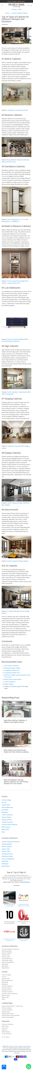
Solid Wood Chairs (7, 854)
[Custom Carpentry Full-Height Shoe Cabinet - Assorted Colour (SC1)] (16, 278)
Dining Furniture (7, 819)
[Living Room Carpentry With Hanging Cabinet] (16, 443)
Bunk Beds (5, 810)
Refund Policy (6, 1032)
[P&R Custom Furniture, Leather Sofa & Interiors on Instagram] (6, 1037)
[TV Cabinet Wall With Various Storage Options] (16, 608)
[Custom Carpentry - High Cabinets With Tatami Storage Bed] (16, 388)
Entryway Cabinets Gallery (12, 668)
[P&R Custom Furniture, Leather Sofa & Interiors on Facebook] (4, 1037)
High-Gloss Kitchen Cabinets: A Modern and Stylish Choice (15, 721)
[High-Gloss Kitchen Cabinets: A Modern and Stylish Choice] (16, 709)
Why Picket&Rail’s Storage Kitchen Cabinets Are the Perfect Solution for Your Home (16, 782)
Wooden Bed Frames (8, 1013)
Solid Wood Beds (7, 844)
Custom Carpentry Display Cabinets (17, 561)
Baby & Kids (5, 829)
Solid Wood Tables (7, 856)
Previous (14, 9)
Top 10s (4, 802)
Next (20, 9)
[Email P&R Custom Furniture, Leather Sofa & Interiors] (2, 1037)
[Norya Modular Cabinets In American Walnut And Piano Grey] (16, 156)
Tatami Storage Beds (8, 859)
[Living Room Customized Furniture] (16, 105)
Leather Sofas (6, 805)
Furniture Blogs (6, 800)
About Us (4, 1030)
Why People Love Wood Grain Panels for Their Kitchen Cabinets (16, 751)
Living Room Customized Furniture (17, 110)
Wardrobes (5, 864)
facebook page (15, 686)
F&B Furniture (6, 827)
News (3, 832)
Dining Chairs (6, 1012)
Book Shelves (6, 866)
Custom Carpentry (7, 815)
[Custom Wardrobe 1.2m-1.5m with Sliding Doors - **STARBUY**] (16, 216)
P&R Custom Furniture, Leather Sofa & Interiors (18, 1046)
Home (7, 13)
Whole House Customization (12, 679)
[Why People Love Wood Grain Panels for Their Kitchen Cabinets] (16, 738)
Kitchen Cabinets (7, 846)
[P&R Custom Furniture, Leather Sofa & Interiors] (16, 5)
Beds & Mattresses (7, 807)
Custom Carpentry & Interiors (10, 841)
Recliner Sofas (6, 851)
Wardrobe (5, 812)
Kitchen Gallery (8, 684)
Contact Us (5, 1028)
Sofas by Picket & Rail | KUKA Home (12, 1006)
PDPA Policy (5, 1026)
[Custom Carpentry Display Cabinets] (16, 558)
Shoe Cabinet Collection (11, 665)
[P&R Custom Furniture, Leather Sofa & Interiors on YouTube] (8, 1037)
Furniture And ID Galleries (9, 824)
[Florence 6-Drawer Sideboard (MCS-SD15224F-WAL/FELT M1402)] (16, 337)
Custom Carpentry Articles (20, 13)
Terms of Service (7, 1033)
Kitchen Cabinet (6, 817)
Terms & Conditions (7, 1024)
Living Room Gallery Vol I (12, 670)
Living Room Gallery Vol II (12, 673)
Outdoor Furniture (7, 822)
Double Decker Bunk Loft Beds (11, 1015)
